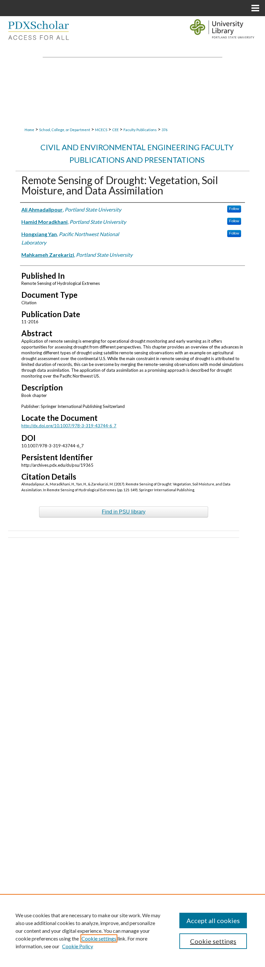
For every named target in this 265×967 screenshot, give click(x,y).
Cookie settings (98, 938)
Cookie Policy (77, 946)
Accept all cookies (213, 920)
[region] (132, 930)
